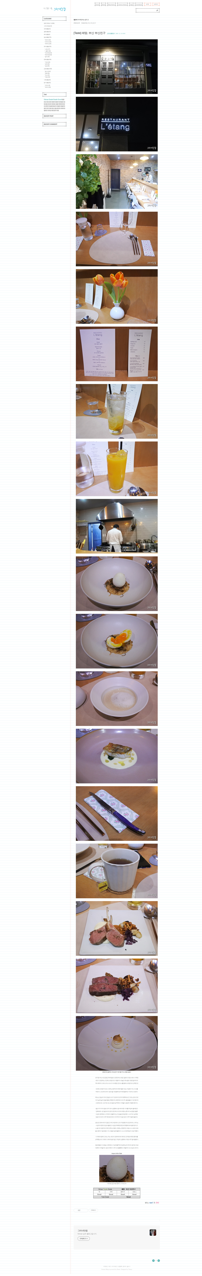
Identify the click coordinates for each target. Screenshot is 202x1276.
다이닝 (49, 110)
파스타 (49, 104)
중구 (55, 110)
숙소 (47, 75)
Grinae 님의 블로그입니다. (87, 1234)
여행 (52, 110)
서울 (55, 108)
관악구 (47, 106)
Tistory (130, 1269)
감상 (47, 66)
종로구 (57, 102)
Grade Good (57, 99)
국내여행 (48, 53)
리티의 (48, 41)
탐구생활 (47, 82)
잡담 (46, 104)
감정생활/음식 (111, 33)
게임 (47, 77)
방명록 (120, 1266)
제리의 (48, 40)
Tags (131, 4)
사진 (47, 49)
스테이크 (62, 108)
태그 (110, 1266)
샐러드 (45, 110)
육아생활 (47, 34)
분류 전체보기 (49, 23)
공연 (47, 64)
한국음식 (61, 102)
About (103, 4)
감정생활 (48, 68)
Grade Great (52, 106)
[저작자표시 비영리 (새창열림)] (100, 1210)
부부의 (48, 43)
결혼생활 (47, 31)
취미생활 (47, 46)
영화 (47, 73)
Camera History (122, 4)
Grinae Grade (48, 99)
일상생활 (47, 37)
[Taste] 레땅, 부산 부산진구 (88, 23)
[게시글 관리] (85, 1210)
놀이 (47, 56)
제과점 (53, 104)
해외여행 (48, 54)
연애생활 (47, 28)
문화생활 (47, 59)
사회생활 (47, 80)
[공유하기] (82, 1210)
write (147, 4)
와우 (50, 102)
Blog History (111, 4)
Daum (118, 1269)
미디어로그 (115, 1266)
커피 (47, 102)
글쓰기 (128, 1266)
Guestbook (139, 4)
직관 (47, 62)
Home (97, 4)
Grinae (103, 1269)
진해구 (53, 102)
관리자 (124, 1266)
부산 (53, 108)
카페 (50, 108)
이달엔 (58, 106)
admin (156, 4)
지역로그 (105, 1266)
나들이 (48, 51)
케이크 (58, 108)
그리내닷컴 (83, 1230)
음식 (48, 71)
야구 (47, 108)
